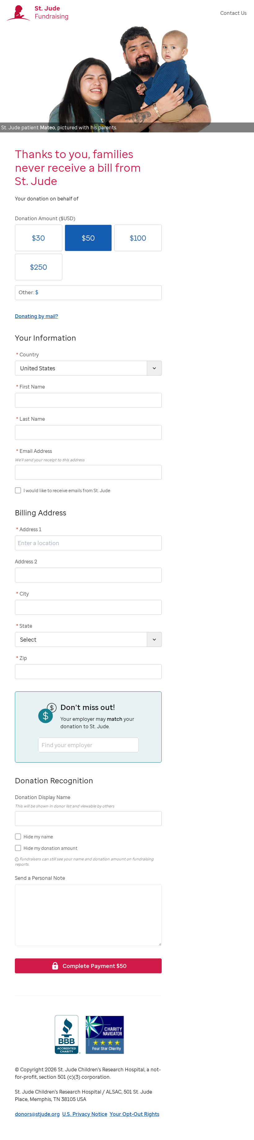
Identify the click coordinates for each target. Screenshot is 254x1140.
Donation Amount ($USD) (45, 218)
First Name (30, 386)
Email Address (34, 451)
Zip (21, 658)
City (22, 593)
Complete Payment (95, 966)
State (24, 625)
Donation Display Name (42, 797)
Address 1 (29, 529)
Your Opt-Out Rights (134, 1114)
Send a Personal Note (40, 878)
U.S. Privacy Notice (84, 1114)
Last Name (30, 418)
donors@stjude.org (37, 1114)
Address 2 (26, 561)
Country (27, 354)
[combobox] (42, 745)
